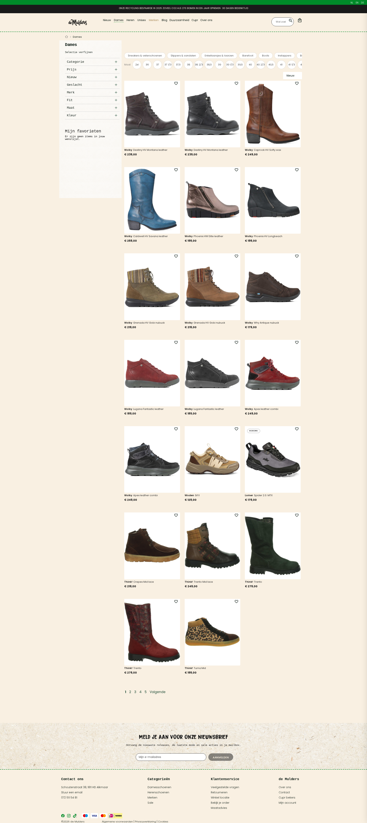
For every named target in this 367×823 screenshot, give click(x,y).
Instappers (284, 55)
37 (157, 64)
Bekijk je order (220, 803)
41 (281, 64)
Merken (152, 797)
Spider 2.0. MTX (263, 495)
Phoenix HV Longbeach (268, 236)
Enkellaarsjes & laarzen (219, 55)
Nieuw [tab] (71, 77)
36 (147, 64)
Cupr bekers (287, 797)
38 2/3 (199, 64)
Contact (284, 792)
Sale (150, 803)
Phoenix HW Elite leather (208, 236)
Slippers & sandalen (183, 55)
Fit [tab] (70, 100)
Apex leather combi (266, 409)
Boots (265, 55)
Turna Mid (200, 668)
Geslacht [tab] (74, 85)
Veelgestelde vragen (225, 787)
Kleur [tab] (71, 115)
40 (250, 64)
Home (66, 37)
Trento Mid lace (203, 582)
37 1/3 (167, 64)
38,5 (209, 64)
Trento (258, 582)
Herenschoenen (158, 792)
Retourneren (219, 792)
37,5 (178, 64)
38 (188, 64)
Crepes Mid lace (143, 582)
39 (219, 64)
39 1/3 (230, 64)
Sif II (197, 495)
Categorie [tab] (75, 62)
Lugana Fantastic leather (148, 409)
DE (362, 2)
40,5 (271, 64)
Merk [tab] (71, 92)
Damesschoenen (159, 787)
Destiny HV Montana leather (150, 150)
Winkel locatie (220, 797)
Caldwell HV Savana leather (150, 236)
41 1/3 (291, 64)
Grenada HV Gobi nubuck (149, 323)
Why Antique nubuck (266, 323)
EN (357, 2)
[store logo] (77, 22)
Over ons (285, 787)
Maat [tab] (71, 108)
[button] (174, 83)
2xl (137, 64)
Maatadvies (219, 808)
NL (352, 2)
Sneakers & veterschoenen (145, 55)
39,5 (240, 64)
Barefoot (247, 55)
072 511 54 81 (69, 797)
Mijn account (287, 803)
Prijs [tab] (71, 69)
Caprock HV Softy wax (267, 150)
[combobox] (282, 21)
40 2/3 (261, 64)
